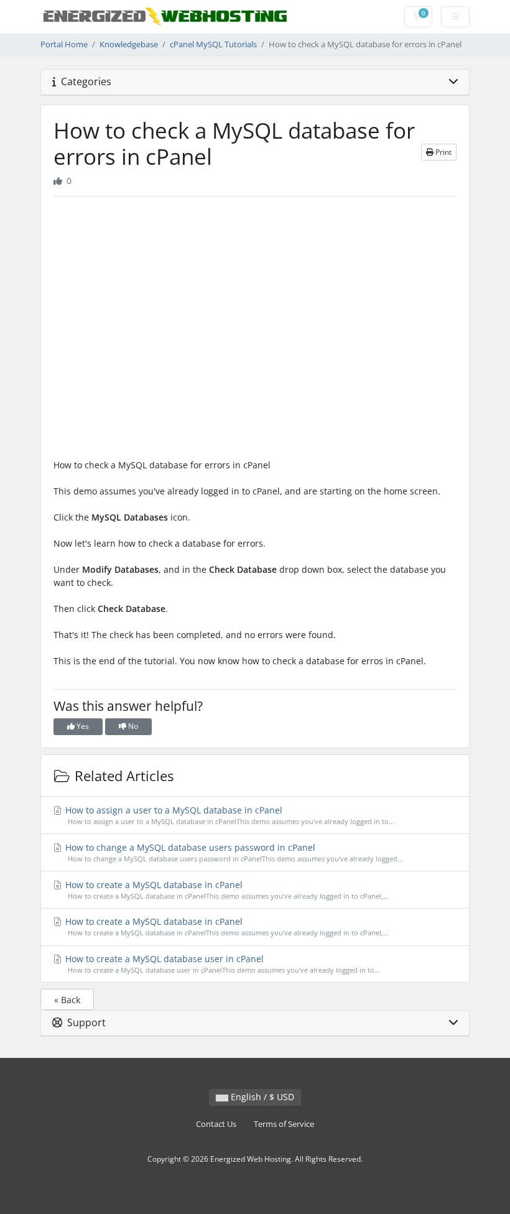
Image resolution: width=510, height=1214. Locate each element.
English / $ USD (261, 1097)
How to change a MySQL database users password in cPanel (233, 852)
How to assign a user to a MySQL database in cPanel (228, 815)
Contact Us (216, 1124)
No (132, 726)
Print (443, 152)
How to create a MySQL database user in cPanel (221, 964)
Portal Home (64, 44)
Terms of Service (284, 1124)
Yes (82, 726)
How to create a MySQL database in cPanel (226, 890)
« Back (67, 1000)
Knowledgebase (129, 44)
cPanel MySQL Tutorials (213, 44)
